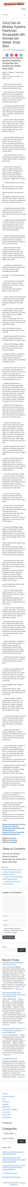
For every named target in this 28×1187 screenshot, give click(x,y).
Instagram (14, 840)
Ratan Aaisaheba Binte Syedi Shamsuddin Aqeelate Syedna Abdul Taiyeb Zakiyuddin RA (13, 994)
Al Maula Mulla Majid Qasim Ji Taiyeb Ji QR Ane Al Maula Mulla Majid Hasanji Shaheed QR (14, 1030)
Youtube (13, 838)
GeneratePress (14, 1184)
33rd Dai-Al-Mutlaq (10, 869)
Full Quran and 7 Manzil (9, 1109)
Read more (18, 988)
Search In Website (8, 1138)
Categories (9, 1128)
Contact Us (5, 1101)
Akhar (6, 867)
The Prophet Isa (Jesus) (9, 1058)
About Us (5, 1093)
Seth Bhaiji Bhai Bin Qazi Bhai (11, 1177)
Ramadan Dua (6, 1117)
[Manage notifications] (24, 1183)
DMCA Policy (6, 1107)
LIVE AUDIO (6, 1112)
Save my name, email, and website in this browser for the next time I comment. (13, 930)
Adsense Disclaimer (8, 1096)
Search (4, 947)
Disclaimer (5, 1104)
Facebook (14, 842)
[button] (24, 14)
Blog (3, 1099)
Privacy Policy (6, 1114)
